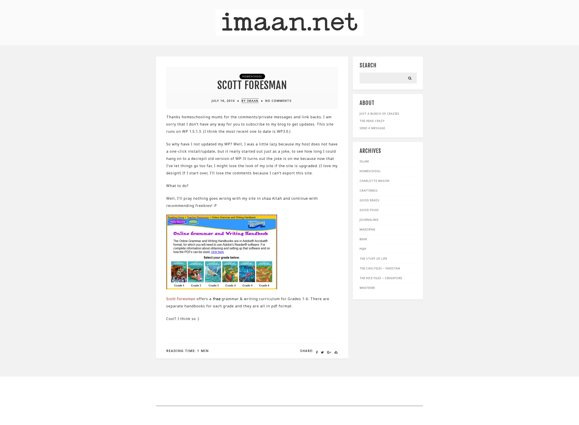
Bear (363, 239)
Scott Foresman (252, 85)
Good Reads (370, 200)
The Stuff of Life (373, 259)
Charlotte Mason (374, 181)
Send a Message (372, 128)
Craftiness (369, 190)
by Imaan (250, 101)
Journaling (369, 220)
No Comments (278, 101)
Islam (364, 161)
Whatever (367, 288)
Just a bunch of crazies (379, 114)
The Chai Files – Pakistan (380, 268)
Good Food (369, 210)
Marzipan (367, 229)
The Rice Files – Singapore (381, 278)
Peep (363, 249)
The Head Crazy (372, 121)
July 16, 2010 (223, 101)
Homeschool (252, 76)
